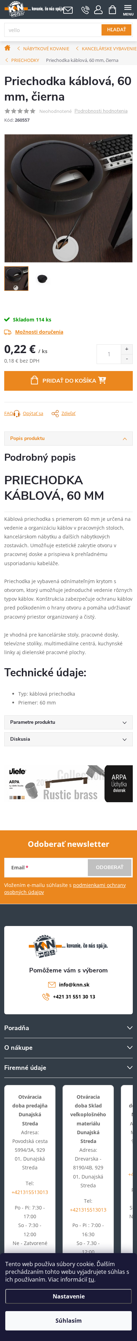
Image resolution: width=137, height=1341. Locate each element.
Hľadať (116, 30)
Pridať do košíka (69, 381)
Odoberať (110, 867)
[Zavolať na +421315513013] (85, 9)
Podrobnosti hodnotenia (101, 111)
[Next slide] (127, 198)
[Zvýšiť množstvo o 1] (126, 349)
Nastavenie (69, 1296)
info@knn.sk (74, 984)
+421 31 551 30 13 (74, 996)
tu (91, 1279)
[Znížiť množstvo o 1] (126, 359)
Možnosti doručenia (39, 331)
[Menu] (127, 9)
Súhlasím (69, 1320)
